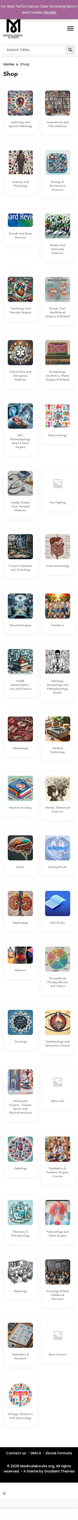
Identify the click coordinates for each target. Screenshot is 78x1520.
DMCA (36, 1453)
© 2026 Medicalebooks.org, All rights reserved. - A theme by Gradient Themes (39, 1469)
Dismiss (50, 12)
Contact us (16, 1453)
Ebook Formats (59, 1453)
